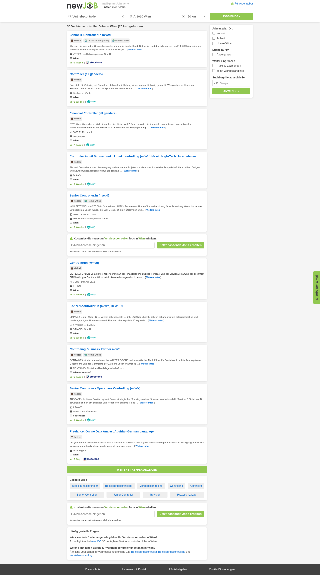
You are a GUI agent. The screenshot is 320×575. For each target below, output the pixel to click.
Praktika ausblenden (229, 65)
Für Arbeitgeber (244, 3)
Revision (155, 494)
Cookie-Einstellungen (222, 569)
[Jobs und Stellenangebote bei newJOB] (82, 5)
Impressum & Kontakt (134, 569)
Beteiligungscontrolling (118, 485)
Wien (113, 26)
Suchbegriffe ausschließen (229, 77)
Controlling (176, 485)
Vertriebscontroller (84, 26)
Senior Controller (87, 494)
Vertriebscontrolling (151, 485)
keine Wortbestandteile (230, 70)
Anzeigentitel (224, 54)
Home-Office (224, 43)
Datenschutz (92, 569)
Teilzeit (221, 38)
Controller (196, 485)
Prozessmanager (187, 494)
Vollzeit (221, 33)
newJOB (96, 541)
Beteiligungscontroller (85, 485)
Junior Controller (123, 494)
